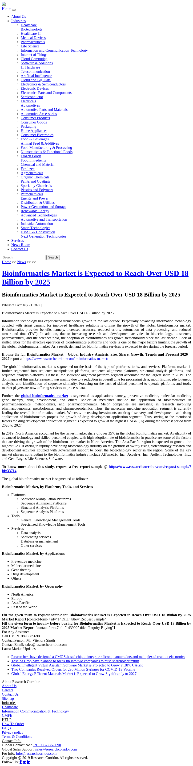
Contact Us (19, 249)
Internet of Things (34, 55)
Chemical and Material (37, 164)
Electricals (28, 101)
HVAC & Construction (38, 232)
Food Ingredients (33, 160)
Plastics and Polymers (37, 190)
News (21, 262)
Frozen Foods (31, 156)
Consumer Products (35, 118)
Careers (7, 690)
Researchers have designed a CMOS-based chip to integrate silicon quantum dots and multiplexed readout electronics (98, 657)
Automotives (30, 105)
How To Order (13, 724)
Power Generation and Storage (43, 207)
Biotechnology (32, 29)
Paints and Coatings (35, 181)
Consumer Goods (34, 122)
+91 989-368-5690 (47, 745)
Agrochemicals (32, 173)
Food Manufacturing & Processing (46, 148)
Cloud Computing (34, 59)
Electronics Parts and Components (46, 93)
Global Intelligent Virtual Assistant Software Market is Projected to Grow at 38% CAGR (77, 665)
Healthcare (29, 25)
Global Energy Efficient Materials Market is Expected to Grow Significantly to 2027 (74, 674)
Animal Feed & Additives (40, 143)
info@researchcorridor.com (36, 753)
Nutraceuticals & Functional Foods (46, 152)
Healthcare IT (31, 33)
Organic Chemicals (35, 177)
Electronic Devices (35, 88)
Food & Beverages (35, 139)
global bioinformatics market (44, 396)
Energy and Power (34, 198)
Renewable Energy (35, 211)
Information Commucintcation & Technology (35, 711)
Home (6, 9)
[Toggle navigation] (14, 10)
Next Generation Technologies (43, 236)
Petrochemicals (32, 194)
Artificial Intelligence (36, 76)
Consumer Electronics (37, 135)
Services (17, 241)
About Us (18, 17)
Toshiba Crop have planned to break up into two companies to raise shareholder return (75, 661)
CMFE (7, 715)
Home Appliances (34, 131)
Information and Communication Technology (54, 50)
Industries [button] (18, 21)
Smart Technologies (35, 228)
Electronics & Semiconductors (43, 84)
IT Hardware (30, 67)
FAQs (6, 728)
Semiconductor (32, 97)
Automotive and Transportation (44, 219)
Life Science (30, 46)
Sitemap (8, 699)
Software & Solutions (37, 63)
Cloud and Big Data (36, 80)
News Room (20, 245)
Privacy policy (12, 732)
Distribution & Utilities (38, 202)
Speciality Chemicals (36, 186)
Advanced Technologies (39, 215)
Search (53, 257)
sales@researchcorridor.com (56, 749)
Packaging (28, 126)
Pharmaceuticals (33, 42)
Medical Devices (33, 38)
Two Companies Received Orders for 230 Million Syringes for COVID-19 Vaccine (73, 669)
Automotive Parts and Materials (44, 110)
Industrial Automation (37, 224)
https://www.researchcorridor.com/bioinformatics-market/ (66, 359)
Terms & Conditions (17, 737)
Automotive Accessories (39, 114)
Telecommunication (35, 71)
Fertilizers (28, 169)
